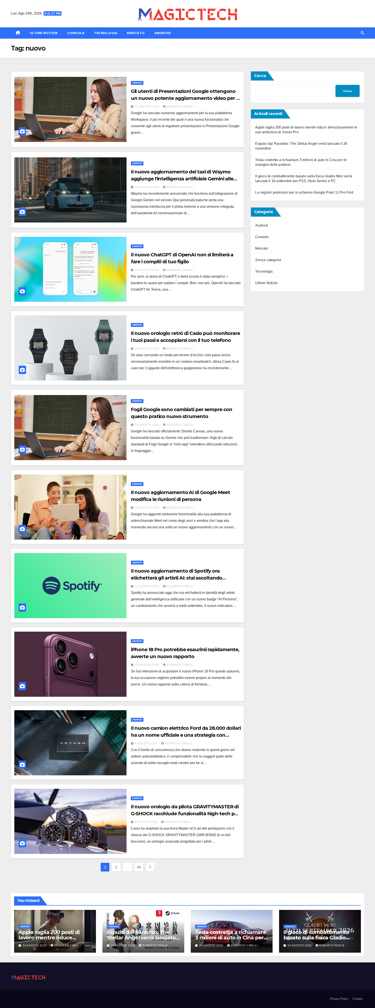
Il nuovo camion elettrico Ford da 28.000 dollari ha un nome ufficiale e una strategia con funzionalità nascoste (186, 735)
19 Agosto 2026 (147, 270)
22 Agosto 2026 (147, 106)
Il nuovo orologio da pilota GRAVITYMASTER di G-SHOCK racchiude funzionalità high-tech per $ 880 (185, 814)
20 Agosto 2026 (147, 187)
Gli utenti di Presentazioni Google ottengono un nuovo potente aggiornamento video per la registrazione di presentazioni (185, 98)
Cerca (260, 75)
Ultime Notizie (44, 33)
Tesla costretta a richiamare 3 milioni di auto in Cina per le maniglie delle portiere (230, 937)
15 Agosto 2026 (147, 424)
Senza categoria (268, 260)
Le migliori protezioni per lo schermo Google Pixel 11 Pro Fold (304, 192)
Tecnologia (105, 33)
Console (76, 33)
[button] (362, 33)
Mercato (136, 33)
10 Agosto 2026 (147, 664)
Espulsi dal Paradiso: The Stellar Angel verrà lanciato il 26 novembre (143, 937)
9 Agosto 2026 (146, 743)
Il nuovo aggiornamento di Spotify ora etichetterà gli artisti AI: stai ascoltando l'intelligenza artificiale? (176, 578)
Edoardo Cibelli (180, 106)
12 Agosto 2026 (147, 586)
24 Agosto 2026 (35, 945)
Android (162, 33)
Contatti (357, 998)
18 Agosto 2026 (147, 348)
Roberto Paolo (155, 945)
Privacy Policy (339, 998)
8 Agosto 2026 (146, 822)
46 (139, 867)
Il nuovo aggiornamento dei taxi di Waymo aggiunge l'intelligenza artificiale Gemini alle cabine (182, 179)
